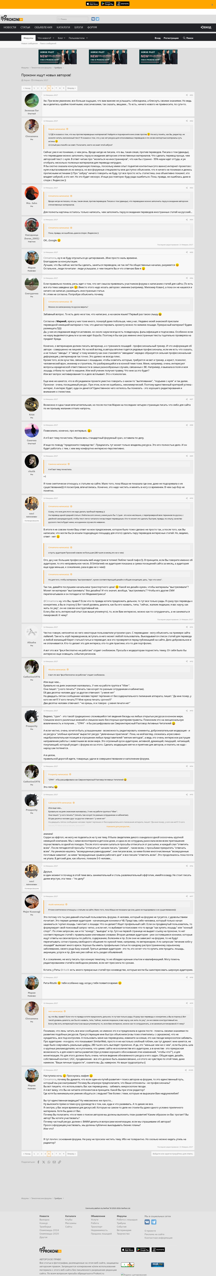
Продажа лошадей (101, 1233)
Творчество (123, 1233)
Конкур (44, 1223)
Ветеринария (124, 1230)
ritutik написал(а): (56, 904)
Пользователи (76, 38)
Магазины (70, 1223)
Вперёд (70, 88)
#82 (191, 121)
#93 (191, 711)
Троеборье (45, 1226)
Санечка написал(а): (57, 464)
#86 (191, 278)
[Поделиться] (187, 95)
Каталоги (63, 27)
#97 (191, 896)
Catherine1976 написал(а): (60, 802)
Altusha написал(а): (57, 669)
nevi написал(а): (55, 1011)
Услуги (94, 1219)
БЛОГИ (78, 27)
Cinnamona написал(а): (58, 196)
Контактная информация (159, 1237)
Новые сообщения (29, 43)
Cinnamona (49, 258)
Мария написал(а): (56, 129)
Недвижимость (99, 1230)
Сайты (68, 1226)
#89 (191, 456)
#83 (191, 188)
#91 (191, 627)
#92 (191, 661)
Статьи (25, 27)
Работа (95, 1223)
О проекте (150, 1230)
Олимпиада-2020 (49, 1233)
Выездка (44, 1219)
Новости (10, 27)
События (122, 1226)
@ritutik (65, 969)
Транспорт (96, 1226)
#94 (191, 766)
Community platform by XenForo (108, 1208)
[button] (53, 38)
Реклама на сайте (154, 1234)
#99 (191, 1003)
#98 (191, 977)
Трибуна (121, 1223)
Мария (27, 80)
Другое (43, 1237)
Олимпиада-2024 (49, 1230)
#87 (191, 399)
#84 (191, 219)
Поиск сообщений (48, 43)
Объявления (43, 27)
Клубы (68, 1219)
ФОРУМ (92, 27)
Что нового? (44, 38)
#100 (191, 1070)
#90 (191, 498)
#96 (191, 866)
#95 (191, 794)
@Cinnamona (50, 601)
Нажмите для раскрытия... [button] (118, 826)
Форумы (28, 38)
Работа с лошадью (127, 1219)
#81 (191, 95)
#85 (191, 252)
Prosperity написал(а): (58, 774)
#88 (191, 425)
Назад (27, 88)
